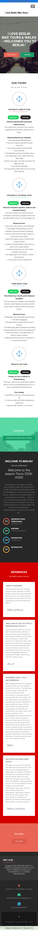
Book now (13, 117)
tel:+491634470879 (19, 907)
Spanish (28, 55)
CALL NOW (19, 841)
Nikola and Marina (15, 610)
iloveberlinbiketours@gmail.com (19, 898)
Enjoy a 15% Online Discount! (19, 1)
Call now (25, 117)
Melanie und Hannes (16, 809)
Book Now (11, 55)
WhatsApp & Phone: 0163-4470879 (19, 438)
